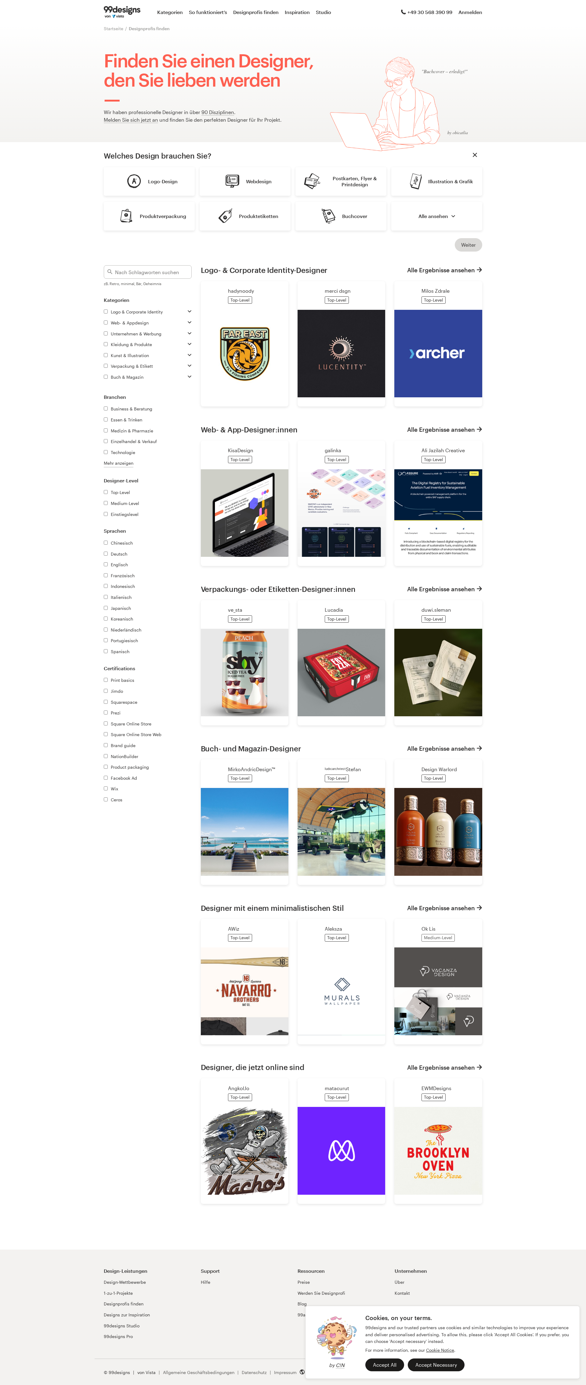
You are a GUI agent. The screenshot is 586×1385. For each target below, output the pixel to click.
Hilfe (205, 1282)
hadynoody (241, 291)
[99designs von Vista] (122, 12)
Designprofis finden (256, 12)
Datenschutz (254, 1372)
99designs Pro (118, 1336)
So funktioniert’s (208, 12)
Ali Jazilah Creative (443, 450)
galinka (333, 450)
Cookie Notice (440, 1350)
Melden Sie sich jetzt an (131, 120)
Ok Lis (428, 929)
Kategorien (170, 12)
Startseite (113, 28)
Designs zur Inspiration (127, 1314)
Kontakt (402, 1293)
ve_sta (235, 610)
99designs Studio (121, 1325)
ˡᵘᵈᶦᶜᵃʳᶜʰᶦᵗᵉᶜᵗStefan (343, 769)
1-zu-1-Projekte (118, 1293)
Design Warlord (439, 769)
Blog (302, 1303)
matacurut (337, 1088)
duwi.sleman (436, 610)
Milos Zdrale (435, 291)
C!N (340, 1365)
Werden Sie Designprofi (321, 1293)
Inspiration (297, 12)
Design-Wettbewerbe (125, 1282)
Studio (323, 12)
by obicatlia (457, 132)
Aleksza (333, 929)
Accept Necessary (436, 1365)
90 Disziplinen (217, 112)
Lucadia (334, 610)
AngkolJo (238, 1088)
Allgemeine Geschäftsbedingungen (198, 1372)
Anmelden (470, 12)
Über (399, 1282)
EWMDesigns (436, 1088)
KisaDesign (240, 450)
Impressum (285, 1372)
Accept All (384, 1365)
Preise (304, 1282)
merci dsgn (338, 291)
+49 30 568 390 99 (429, 12)
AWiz (233, 929)
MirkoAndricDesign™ (251, 769)
